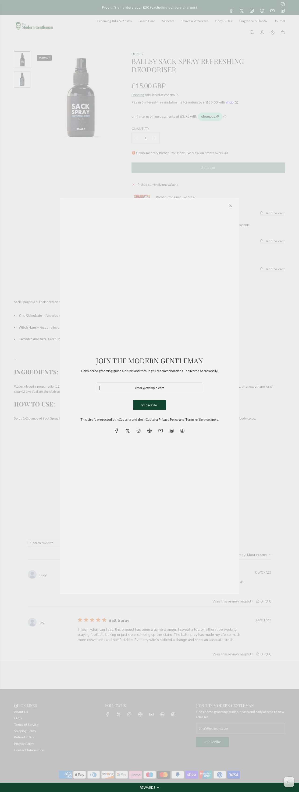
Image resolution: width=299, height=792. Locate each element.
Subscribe (149, 405)
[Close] (230, 206)
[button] (149, 787)
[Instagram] (138, 431)
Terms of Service (197, 419)
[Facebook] (116, 431)
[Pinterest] (149, 431)
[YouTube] (160, 431)
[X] (127, 431)
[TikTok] (182, 431)
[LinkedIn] (171, 431)
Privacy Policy (168, 419)
